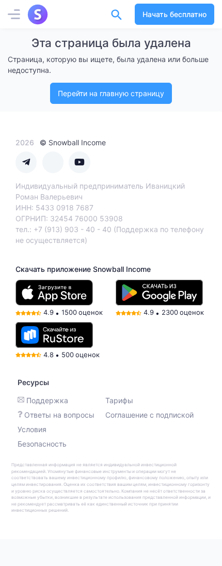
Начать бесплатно (174, 14)
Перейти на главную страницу (111, 93)
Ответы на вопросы (59, 414)
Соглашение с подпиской (149, 414)
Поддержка (47, 400)
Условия (32, 429)
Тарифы (119, 400)
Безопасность (42, 443)
